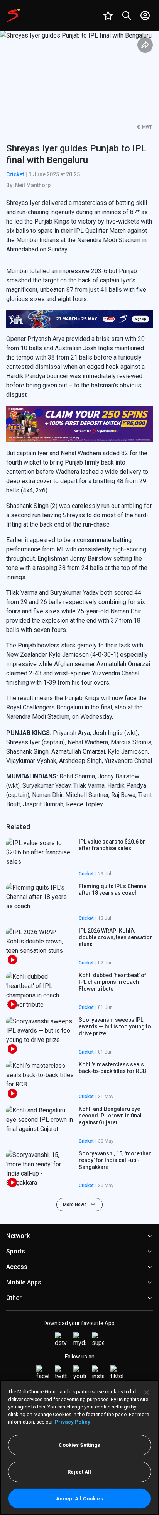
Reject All (79, 1472)
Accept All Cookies (79, 1498)
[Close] (146, 1392)
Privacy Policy (72, 1422)
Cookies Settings (79, 1445)
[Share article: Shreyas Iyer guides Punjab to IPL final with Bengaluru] (145, 45)
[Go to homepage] (13, 15)
